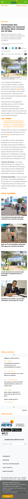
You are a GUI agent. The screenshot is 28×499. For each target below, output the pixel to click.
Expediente (6, 456)
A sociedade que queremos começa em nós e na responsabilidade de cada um (12, 365)
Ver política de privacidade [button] (9, 492)
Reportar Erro (8, 471)
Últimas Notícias (7, 352)
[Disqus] (14, 326)
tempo (8, 134)
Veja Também (8, 193)
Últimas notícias (21, 5)
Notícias (24, 410)
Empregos (4, 21)
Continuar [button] (7, 496)
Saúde (18, 89)
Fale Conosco (7, 467)
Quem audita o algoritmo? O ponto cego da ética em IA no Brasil (12, 394)
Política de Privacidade (11, 464)
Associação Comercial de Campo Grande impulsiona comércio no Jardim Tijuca (13, 383)
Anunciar (6, 460)
